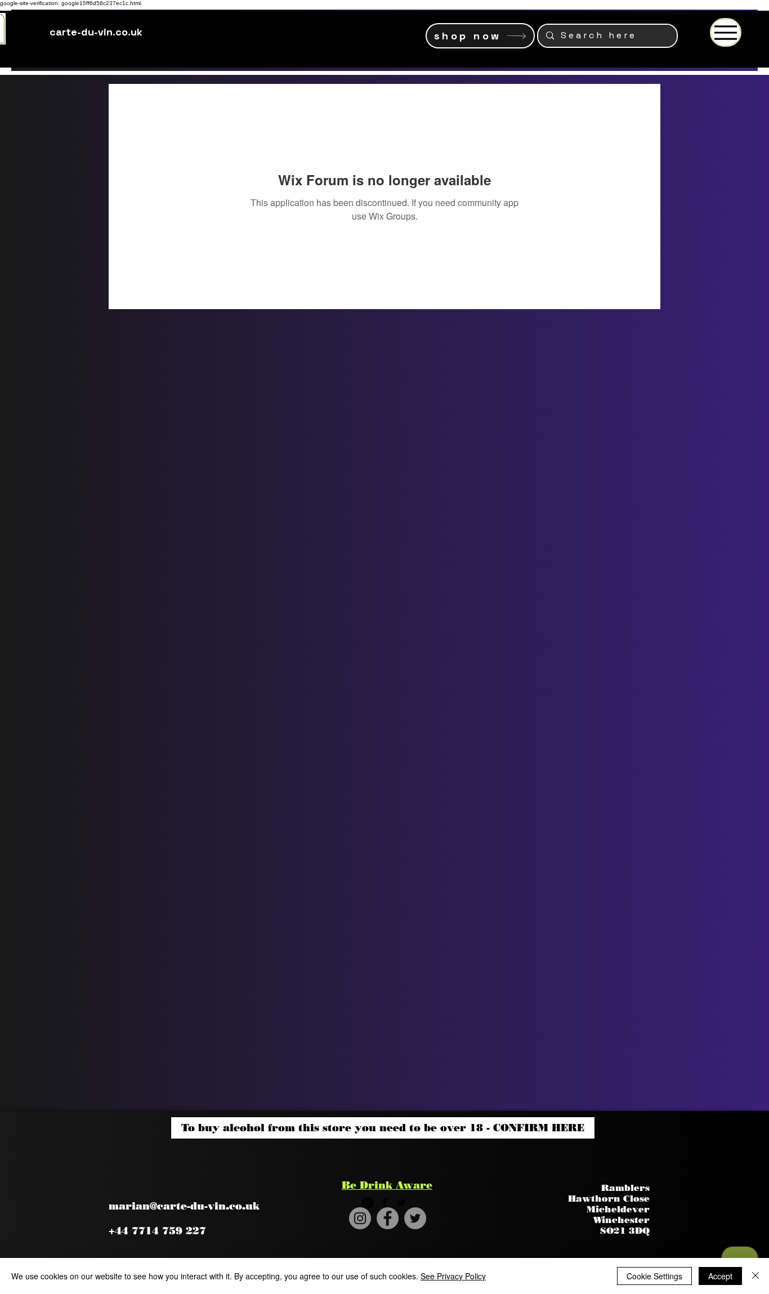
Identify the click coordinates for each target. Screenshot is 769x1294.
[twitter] (401, 1202)
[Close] (755, 1276)
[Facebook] (388, 1218)
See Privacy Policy (453, 1276)
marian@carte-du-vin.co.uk (184, 1206)
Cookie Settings (654, 1276)
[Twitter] (415, 1218)
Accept (720, 1276)
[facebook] (384, 1202)
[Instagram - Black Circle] (367, 1202)
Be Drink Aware (387, 1185)
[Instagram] (360, 1218)
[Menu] (725, 32)
